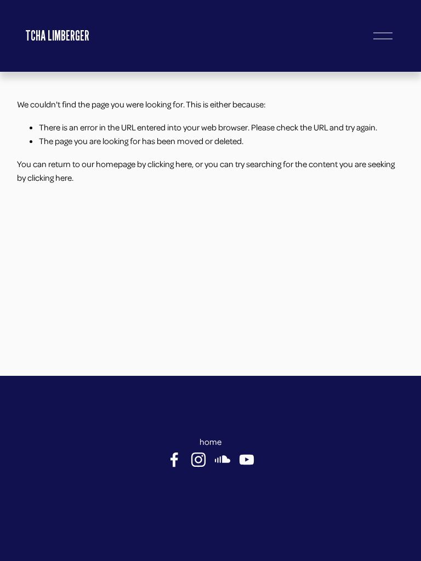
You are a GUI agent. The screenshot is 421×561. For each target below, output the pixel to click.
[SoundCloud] (222, 459)
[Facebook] (174, 459)
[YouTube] (246, 459)
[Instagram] (198, 459)
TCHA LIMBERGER (57, 35)
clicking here (169, 163)
